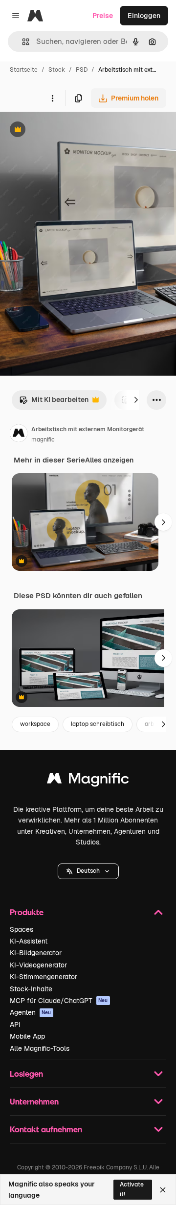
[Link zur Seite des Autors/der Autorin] (18, 434)
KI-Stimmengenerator (43, 976)
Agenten (30, 1012)
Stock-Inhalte (31, 988)
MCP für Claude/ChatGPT (59, 1000)
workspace (35, 724)
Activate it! (132, 1189)
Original (62, 130)
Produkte (27, 912)
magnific (43, 439)
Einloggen (144, 15)
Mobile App (27, 1036)
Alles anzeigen (109, 460)
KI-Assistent (28, 941)
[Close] (163, 1190)
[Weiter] (136, 400)
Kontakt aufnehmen (46, 1129)
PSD (82, 70)
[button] (88, 871)
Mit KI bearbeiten (53, 402)
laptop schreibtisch (97, 724)
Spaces (21, 929)
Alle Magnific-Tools (39, 1048)
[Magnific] (88, 780)
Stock (56, 70)
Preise (102, 15)
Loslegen (26, 1073)
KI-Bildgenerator (36, 952)
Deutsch (88, 871)
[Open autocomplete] (21, 41)
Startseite (24, 70)
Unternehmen (34, 1101)
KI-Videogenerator (38, 965)
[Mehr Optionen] (52, 98)
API (15, 1024)
